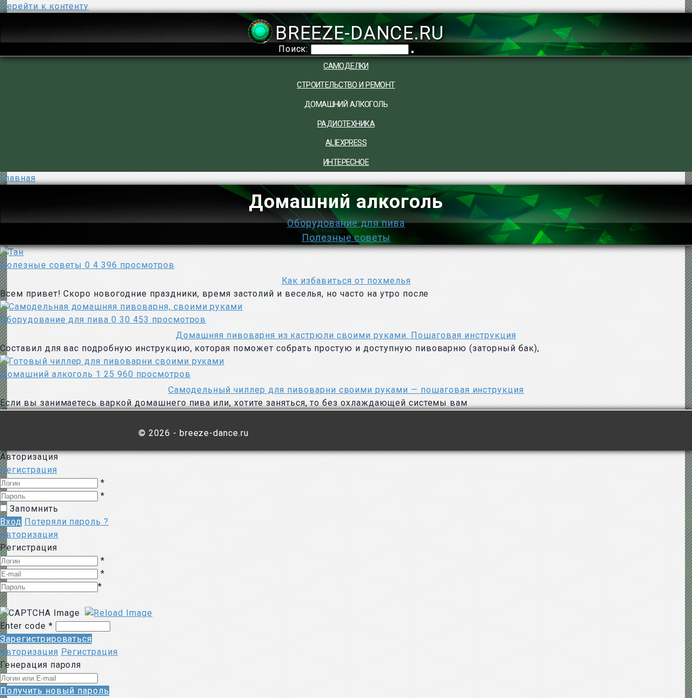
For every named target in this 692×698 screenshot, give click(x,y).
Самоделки (346, 66)
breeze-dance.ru (359, 33)
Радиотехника (346, 124)
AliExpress (346, 142)
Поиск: (294, 49)
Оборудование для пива (346, 223)
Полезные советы (346, 237)
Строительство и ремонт (346, 85)
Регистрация (28, 470)
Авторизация (29, 534)
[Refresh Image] (118, 612)
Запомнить (34, 509)
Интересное (346, 162)
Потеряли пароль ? (66, 521)
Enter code (26, 626)
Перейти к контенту (44, 6)
